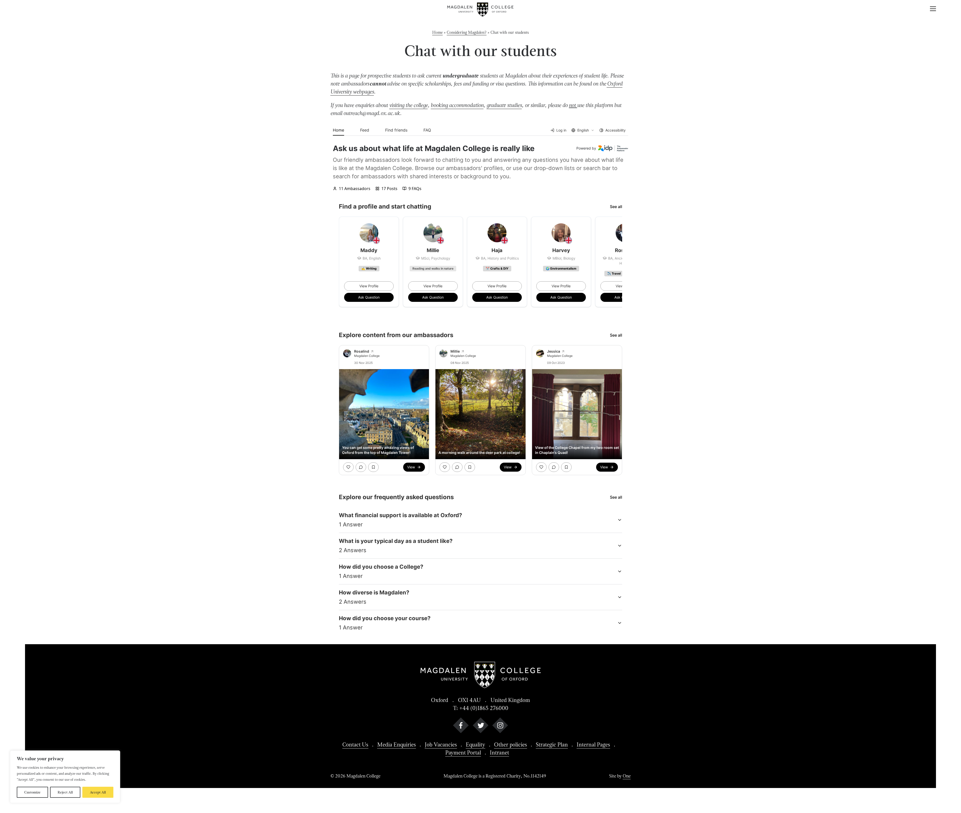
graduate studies (504, 105)
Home (437, 32)
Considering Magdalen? (467, 32)
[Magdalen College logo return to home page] (480, 10)
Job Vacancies (441, 744)
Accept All (98, 792)
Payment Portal (463, 752)
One (627, 776)
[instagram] (500, 726)
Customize (32, 792)
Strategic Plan (552, 744)
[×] (933, 10)
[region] (65, 776)
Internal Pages (593, 744)
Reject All (65, 792)
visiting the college (408, 105)
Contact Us (355, 744)
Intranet (499, 752)
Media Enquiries (396, 744)
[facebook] (461, 726)
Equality (475, 744)
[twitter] (481, 726)
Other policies (510, 744)
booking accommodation (457, 105)
